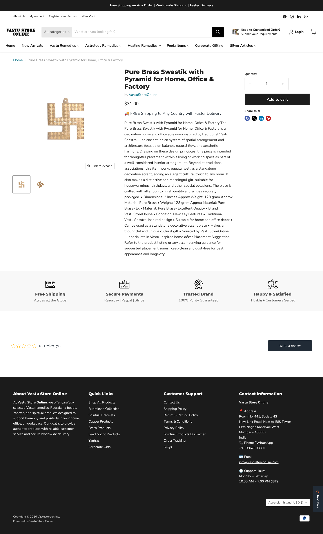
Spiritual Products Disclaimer (184, 434)
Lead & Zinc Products (104, 434)
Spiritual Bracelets (102, 415)
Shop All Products (102, 402)
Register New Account (63, 16)
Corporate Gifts (100, 447)
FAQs (168, 447)
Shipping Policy (175, 409)
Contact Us (172, 402)
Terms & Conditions (178, 421)
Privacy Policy (174, 428)
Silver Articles (242, 45)
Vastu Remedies (63, 45)
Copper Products (101, 421)
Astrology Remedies (102, 45)
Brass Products (100, 428)
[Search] (218, 32)
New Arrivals (32, 45)
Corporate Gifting (209, 45)
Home (10, 45)
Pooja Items (177, 45)
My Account (36, 16)
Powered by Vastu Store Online (33, 521)
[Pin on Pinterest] (268, 118)
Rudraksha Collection (104, 409)
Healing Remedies (143, 45)
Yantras (94, 440)
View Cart (88, 16)
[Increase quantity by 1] (283, 84)
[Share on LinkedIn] (261, 118)
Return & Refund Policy (181, 415)
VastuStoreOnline (143, 94)
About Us (19, 16)
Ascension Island (285, 502)
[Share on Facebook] (247, 118)
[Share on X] (254, 118)
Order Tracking (175, 440)
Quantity (251, 74)
